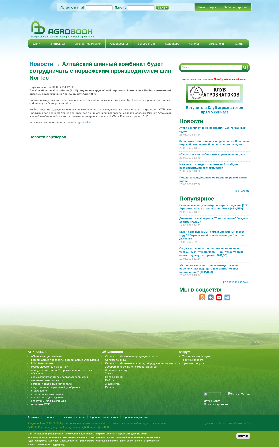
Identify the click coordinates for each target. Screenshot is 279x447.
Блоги (36, 43)
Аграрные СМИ (40, 404)
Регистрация (207, 7)
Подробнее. (58, 444)
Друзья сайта (212, 400)
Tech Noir (220, 423)
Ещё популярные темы (235, 281)
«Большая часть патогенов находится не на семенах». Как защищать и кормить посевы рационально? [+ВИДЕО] (208, 268)
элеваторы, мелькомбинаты (48, 400)
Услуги (109, 373)
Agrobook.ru (84, 122)
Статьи (239, 43)
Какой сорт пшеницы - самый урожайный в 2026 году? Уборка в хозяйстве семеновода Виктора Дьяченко (212, 235)
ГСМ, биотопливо (42, 363)
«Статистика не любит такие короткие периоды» (212, 154)
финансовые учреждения (47, 397)
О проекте (50, 416)
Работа (109, 380)
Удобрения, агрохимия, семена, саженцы (131, 366)
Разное (109, 387)
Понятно (243, 435)
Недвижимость (114, 376)
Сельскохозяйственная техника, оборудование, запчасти (140, 363)
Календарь (172, 43)
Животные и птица (116, 370)
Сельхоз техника (115, 359)
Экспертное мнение (88, 43)
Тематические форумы (196, 356)
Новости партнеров (216, 404)
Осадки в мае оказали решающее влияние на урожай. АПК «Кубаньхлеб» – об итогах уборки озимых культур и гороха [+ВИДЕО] (211, 252)
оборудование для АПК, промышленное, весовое (62, 370)
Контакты (33, 416)
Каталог (194, 43)
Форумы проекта (192, 359)
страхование (39, 390)
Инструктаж (57, 43)
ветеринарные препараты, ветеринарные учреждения (65, 359)
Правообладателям (135, 416)
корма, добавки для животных (49, 366)
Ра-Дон (247, 423)
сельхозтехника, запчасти (47, 380)
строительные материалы (47, 393)
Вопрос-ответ (146, 43)
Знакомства (112, 383)
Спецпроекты (119, 43)
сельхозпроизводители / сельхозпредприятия (59, 376)
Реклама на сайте (74, 416)
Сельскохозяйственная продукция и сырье (131, 356)
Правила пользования (104, 416)
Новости (41, 64)
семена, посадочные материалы (51, 383)
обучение (37, 373)
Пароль (120, 7)
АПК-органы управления (46, 356)
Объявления (217, 43)
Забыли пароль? (235, 7)
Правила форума (193, 363)
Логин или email (72, 7)
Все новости (242, 190)
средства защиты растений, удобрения (55, 387)
